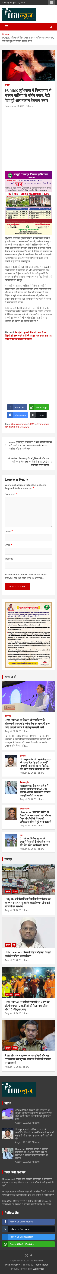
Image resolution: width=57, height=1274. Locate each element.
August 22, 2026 (13, 731)
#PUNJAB (10, 427)
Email (8, 544)
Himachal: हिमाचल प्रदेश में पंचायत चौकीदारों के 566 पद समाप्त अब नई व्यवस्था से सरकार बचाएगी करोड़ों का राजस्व (35, 790)
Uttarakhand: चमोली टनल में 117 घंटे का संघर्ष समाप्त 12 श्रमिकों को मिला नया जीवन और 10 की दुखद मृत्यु (27, 1005)
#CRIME (31, 424)
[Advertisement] (28, 138)
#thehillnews (22, 427)
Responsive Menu (51, 2)
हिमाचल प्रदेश (24, 782)
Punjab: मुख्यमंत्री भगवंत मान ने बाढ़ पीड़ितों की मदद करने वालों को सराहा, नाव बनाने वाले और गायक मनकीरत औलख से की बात (28, 335)
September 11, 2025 (15, 106)
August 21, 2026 (13, 910)
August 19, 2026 (13, 1013)
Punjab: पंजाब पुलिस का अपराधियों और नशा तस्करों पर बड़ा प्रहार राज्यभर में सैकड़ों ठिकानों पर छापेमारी (28, 1059)
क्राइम (7, 85)
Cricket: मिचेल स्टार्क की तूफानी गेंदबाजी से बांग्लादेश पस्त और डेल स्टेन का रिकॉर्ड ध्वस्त (35, 842)
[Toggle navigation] (6, 26)
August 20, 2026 (13, 960)
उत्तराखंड (8, 716)
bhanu (30, 106)
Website (9, 558)
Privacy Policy (12, 1264)
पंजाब (15, 891)
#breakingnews (18, 424)
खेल (21, 835)
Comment (11, 494)
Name (9, 531)
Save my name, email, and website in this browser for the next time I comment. (26, 576)
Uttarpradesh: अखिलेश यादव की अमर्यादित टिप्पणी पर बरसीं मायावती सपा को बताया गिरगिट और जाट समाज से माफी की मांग (35, 764)
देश (14, 945)
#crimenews (42, 424)
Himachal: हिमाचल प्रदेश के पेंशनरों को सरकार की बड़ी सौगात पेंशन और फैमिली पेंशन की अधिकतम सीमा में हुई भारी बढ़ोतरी (35, 817)
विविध (8, 1103)
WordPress (38, 1268)
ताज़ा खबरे (10, 677)
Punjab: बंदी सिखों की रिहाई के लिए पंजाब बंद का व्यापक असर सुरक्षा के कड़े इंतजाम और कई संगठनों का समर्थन (28, 902)
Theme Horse (41, 1264)
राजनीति (22, 756)
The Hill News (36, 1260)
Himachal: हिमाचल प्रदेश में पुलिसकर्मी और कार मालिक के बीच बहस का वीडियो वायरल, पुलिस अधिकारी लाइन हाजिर (28, 461)
